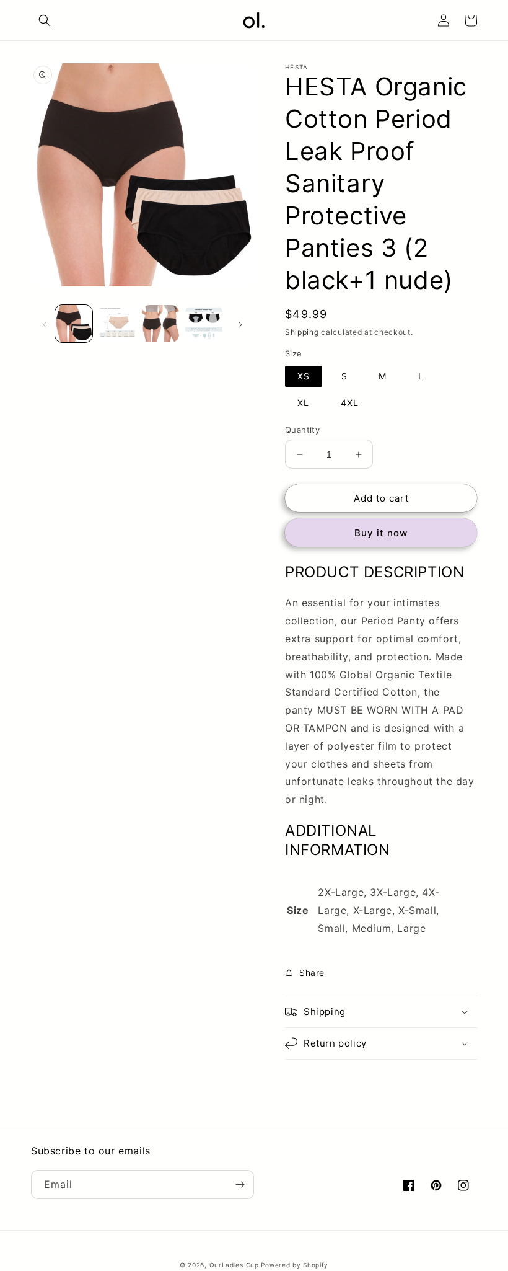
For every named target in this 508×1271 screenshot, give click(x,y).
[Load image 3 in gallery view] (160, 323)
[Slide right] (240, 323)
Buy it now (381, 533)
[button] (44, 20)
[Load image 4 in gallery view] (203, 323)
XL (303, 402)
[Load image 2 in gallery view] (117, 323)
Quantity (302, 430)
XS (303, 376)
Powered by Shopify (294, 1265)
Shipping (302, 332)
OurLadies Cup (234, 1265)
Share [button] (312, 972)
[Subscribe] (239, 1184)
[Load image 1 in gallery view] (73, 323)
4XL (350, 402)
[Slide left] (44, 323)
